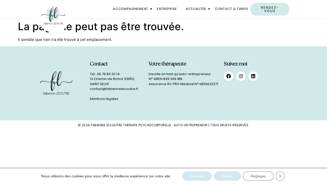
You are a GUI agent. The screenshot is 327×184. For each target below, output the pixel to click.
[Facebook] (228, 76)
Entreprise (167, 8)
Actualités (196, 8)
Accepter (197, 176)
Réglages (258, 176)
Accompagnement (130, 8)
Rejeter (227, 176)
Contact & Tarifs (231, 8)
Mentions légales (104, 98)
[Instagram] (241, 76)
